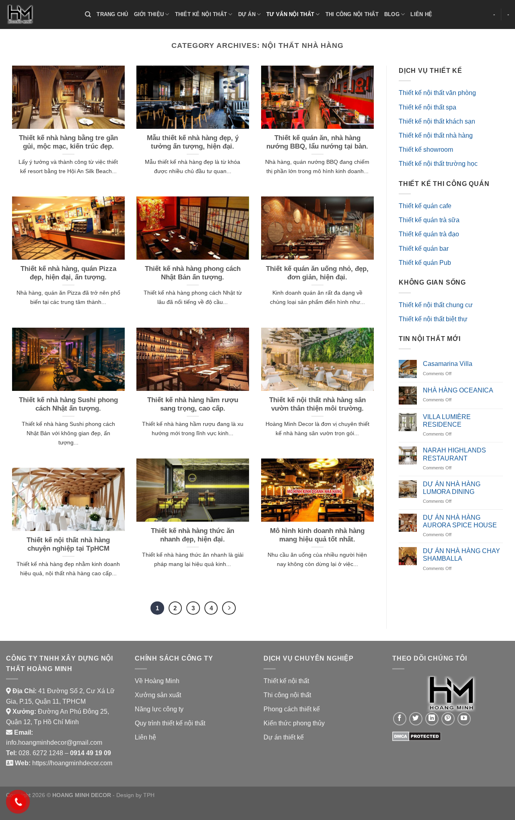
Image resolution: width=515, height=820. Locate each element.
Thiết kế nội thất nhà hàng (436, 135)
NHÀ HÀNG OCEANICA (458, 390)
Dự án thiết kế (284, 737)
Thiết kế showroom (426, 149)
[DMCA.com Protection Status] (416, 735)
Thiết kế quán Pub (425, 262)
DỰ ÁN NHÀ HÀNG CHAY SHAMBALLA (461, 554)
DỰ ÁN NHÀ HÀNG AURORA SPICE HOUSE (460, 521)
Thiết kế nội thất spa (427, 107)
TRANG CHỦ (112, 14)
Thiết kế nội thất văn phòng (437, 92)
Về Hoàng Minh (157, 680)
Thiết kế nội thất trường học (438, 163)
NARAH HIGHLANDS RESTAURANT (454, 454)
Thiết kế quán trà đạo (429, 234)
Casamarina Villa (447, 363)
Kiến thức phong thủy (294, 723)
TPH (148, 795)
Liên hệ (145, 737)
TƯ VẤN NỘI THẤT (290, 14)
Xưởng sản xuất (158, 695)
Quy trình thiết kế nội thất (170, 723)
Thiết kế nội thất (286, 680)
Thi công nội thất (287, 695)
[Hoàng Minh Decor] (39, 14)
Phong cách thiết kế (292, 709)
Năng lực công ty (159, 709)
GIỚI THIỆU (149, 14)
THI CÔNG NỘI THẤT (352, 14)
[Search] (88, 14)
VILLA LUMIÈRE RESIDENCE (447, 420)
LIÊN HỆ (421, 14)
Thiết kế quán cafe (425, 205)
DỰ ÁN (246, 14)
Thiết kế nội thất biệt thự (433, 319)
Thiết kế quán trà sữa (429, 220)
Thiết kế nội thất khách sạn (437, 121)
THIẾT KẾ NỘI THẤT (201, 14)
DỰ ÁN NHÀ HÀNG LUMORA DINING (451, 488)
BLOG (392, 14)
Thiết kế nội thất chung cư (436, 305)
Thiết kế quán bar (424, 248)
